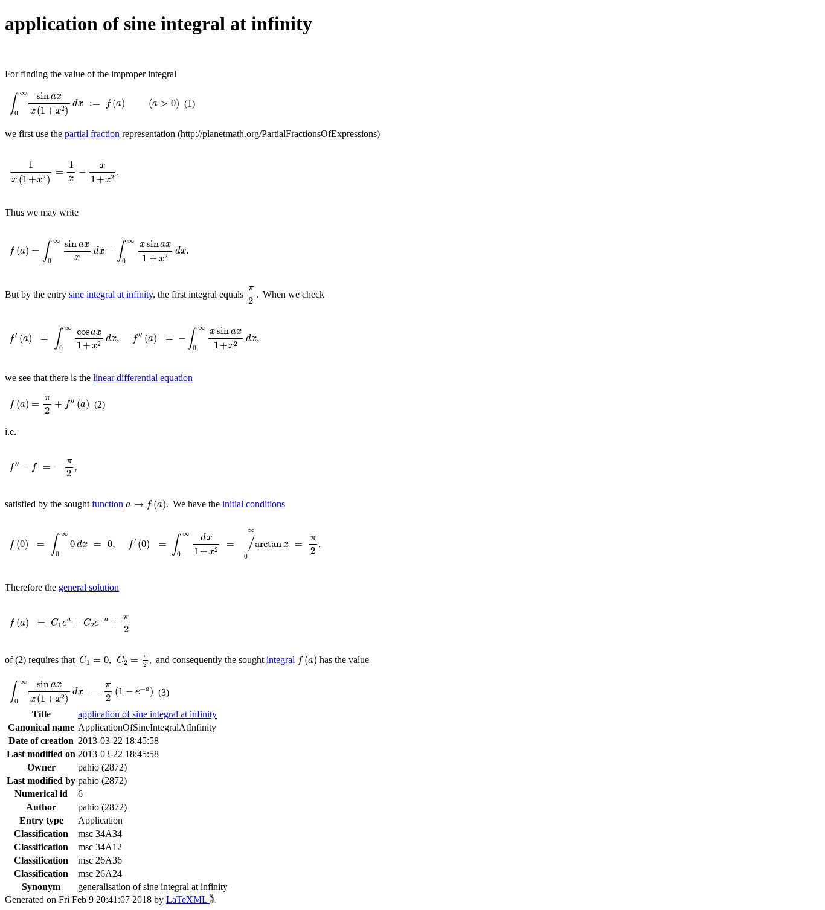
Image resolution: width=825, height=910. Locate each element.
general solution (89, 587)
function (107, 504)
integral (280, 660)
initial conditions (253, 504)
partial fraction (92, 134)
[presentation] (94, 104)
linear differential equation (143, 378)
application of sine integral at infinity (147, 714)
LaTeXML (188, 899)
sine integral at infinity (111, 294)
